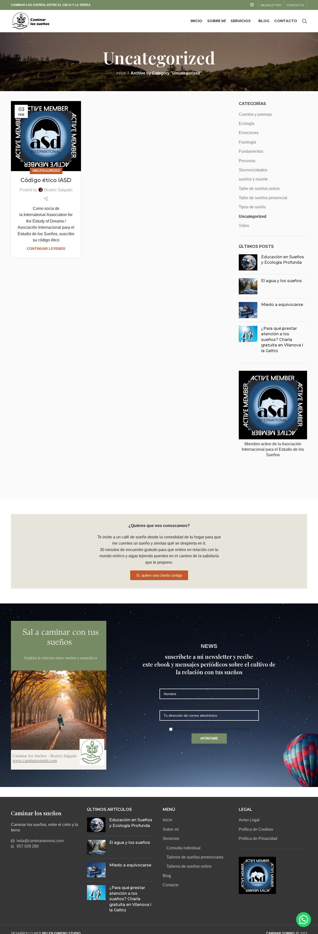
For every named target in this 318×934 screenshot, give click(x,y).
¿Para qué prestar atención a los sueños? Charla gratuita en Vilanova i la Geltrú (282, 339)
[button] (303, 919)
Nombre (209, 684)
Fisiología (247, 142)
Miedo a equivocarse (282, 304)
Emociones (249, 133)
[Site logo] (31, 21)
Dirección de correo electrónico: (209, 707)
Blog (167, 876)
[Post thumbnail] (248, 262)
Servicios (171, 838)
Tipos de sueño (252, 207)
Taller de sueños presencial (263, 198)
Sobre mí (171, 829)
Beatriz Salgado (58, 190)
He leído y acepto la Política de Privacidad (212, 729)
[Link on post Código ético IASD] (46, 136)
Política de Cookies (256, 829)
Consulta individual (183, 848)
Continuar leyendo (46, 249)
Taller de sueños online (259, 189)
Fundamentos (251, 151)
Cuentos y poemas (255, 114)
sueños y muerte (253, 179)
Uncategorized (46, 171)
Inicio (121, 73)
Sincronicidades (253, 170)
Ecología (246, 123)
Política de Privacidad (258, 838)
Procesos (247, 161)
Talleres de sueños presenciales (194, 857)
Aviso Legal (249, 820)
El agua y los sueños (281, 280)
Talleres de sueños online (189, 866)
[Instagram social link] (252, 5)
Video (244, 226)
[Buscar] (305, 21)
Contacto (171, 885)
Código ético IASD (46, 180)
